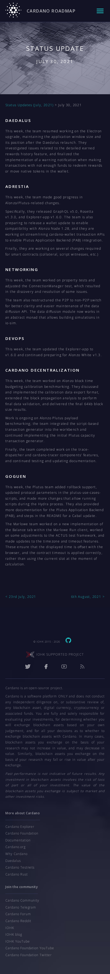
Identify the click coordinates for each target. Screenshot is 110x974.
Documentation (17, 840)
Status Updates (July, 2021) (29, 105)
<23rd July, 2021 (20, 596)
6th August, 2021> (88, 596)
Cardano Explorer (19, 826)
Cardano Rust (16, 874)
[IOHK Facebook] (46, 667)
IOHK (9, 928)
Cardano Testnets (19, 867)
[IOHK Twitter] (28, 667)
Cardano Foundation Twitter (28, 955)
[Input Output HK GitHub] (68, 641)
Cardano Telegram (20, 907)
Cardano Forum (18, 914)
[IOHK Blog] (82, 667)
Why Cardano (16, 854)
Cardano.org (15, 847)
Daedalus (13, 860)
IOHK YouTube (17, 941)
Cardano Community (22, 900)
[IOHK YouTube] (64, 667)
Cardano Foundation (21, 833)
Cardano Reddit (18, 921)
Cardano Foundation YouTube (29, 948)
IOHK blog (13, 934)
